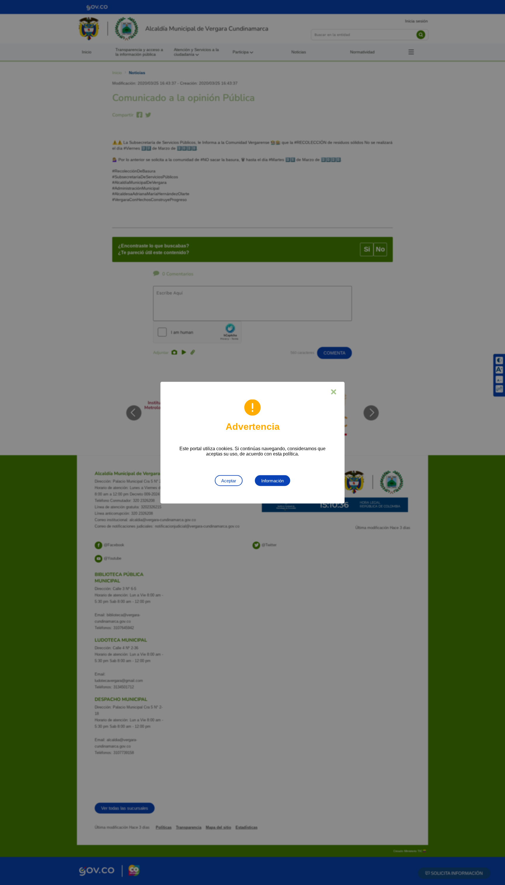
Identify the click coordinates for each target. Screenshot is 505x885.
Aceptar (228, 480)
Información (272, 480)
